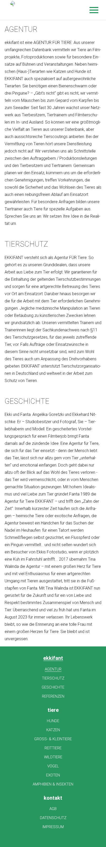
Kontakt (53, 797)
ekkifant (53, 658)
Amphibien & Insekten (53, 784)
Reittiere (53, 748)
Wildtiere (53, 757)
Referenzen (53, 696)
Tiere (53, 710)
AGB (53, 808)
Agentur (53, 669)
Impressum (53, 827)
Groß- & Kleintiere (53, 739)
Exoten (53, 775)
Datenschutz (53, 817)
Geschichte (53, 687)
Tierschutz (53, 678)
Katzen (53, 730)
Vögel (53, 766)
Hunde (53, 721)
